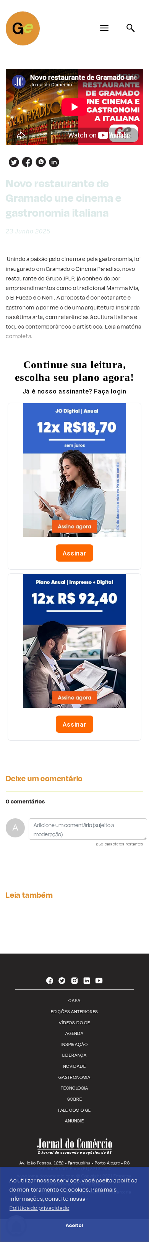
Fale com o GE (74, 1110)
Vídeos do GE (74, 1023)
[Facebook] (25, 162)
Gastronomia (74, 1077)
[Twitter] (12, 162)
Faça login (110, 391)
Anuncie (74, 1121)
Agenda (74, 1033)
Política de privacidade (39, 1208)
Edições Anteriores (74, 1012)
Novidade (74, 1066)
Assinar (74, 553)
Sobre (74, 1099)
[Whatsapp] (39, 162)
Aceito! (74, 1225)
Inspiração (75, 1044)
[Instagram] (74, 981)
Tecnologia (74, 1088)
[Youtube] (99, 981)
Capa (74, 1000)
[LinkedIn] (52, 162)
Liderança (74, 1055)
